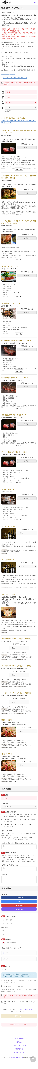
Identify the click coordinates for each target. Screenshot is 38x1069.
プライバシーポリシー (19, 1045)
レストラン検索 (19, 1052)
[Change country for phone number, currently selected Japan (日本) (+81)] (4, 943)
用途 (5, 795)
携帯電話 (6, 939)
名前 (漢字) (4, 927)
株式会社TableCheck (17, 1057)
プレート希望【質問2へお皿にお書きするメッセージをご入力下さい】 (20, 820)
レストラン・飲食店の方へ (19, 1038)
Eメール (6, 966)
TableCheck (19, 909)
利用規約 (19, 1042)
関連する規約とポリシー (27, 1009)
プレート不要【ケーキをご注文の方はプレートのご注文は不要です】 (19, 825)
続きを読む (19, 169)
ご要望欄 (4, 875)
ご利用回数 (4, 803)
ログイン (4, 894)
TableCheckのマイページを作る (13, 986)
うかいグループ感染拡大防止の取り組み (15, 78)
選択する (27, 147)
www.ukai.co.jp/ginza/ (8, 74)
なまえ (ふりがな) (9, 916)
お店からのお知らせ (7, 13)
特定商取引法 (19, 1049)
